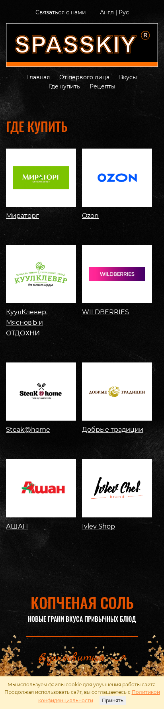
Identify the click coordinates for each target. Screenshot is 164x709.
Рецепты (102, 86)
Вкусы (128, 77)
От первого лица (84, 77)
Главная (38, 77)
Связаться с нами (60, 12)
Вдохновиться (71, 658)
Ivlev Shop (98, 526)
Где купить (64, 86)
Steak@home (28, 429)
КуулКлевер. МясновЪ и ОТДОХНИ (26, 322)
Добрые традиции (112, 429)
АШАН (17, 526)
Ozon (90, 215)
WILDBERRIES (105, 312)
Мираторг (22, 215)
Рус (124, 12)
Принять (112, 700)
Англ (107, 12)
